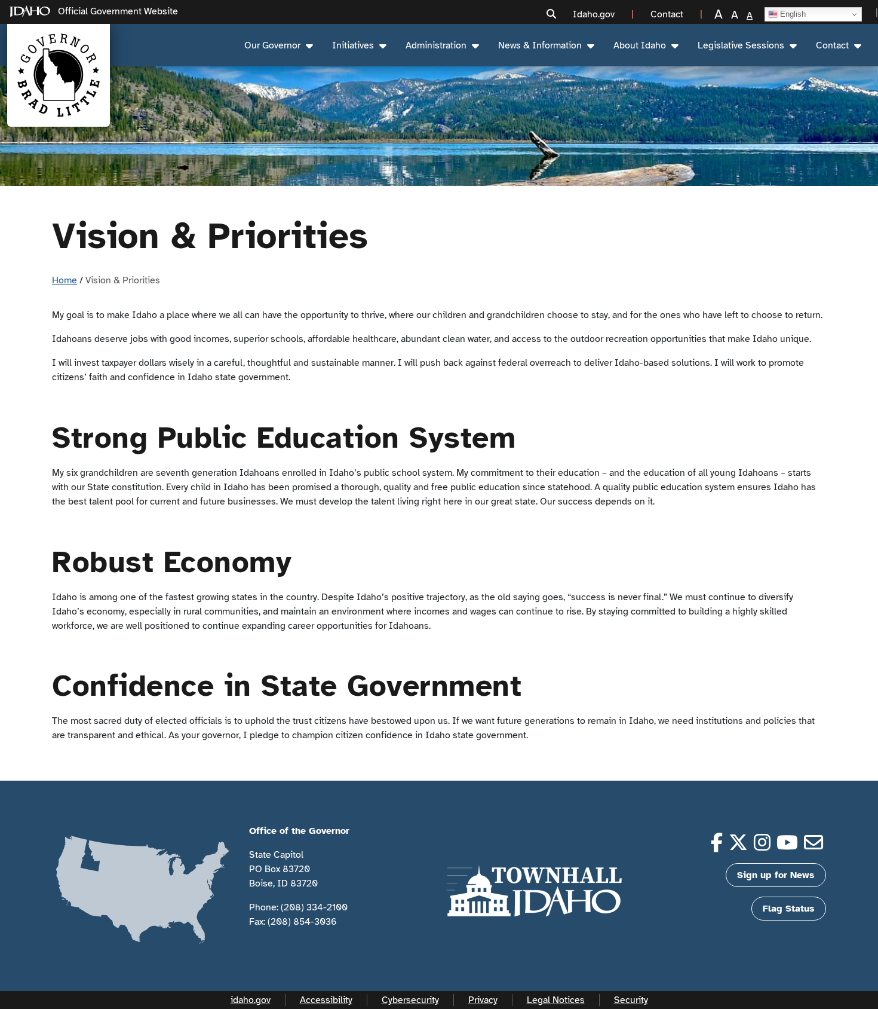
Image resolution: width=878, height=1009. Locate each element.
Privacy (483, 1000)
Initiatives (353, 45)
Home (64, 280)
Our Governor (272, 45)
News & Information (540, 45)
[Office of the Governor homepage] (58, 75)
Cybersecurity (410, 1000)
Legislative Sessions (741, 45)
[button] (551, 14)
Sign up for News (776, 875)
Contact (832, 45)
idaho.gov (251, 1000)
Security (631, 1000)
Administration (436, 45)
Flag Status (789, 909)
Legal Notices (556, 1000)
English (792, 14)
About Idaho (639, 45)
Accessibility (326, 1000)
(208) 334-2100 (314, 907)
